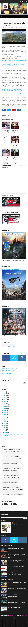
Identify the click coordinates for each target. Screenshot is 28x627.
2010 (4, 421)
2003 (4, 431)
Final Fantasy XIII (14, 475)
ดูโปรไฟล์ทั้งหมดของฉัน (17, 525)
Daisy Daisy (5, 456)
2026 (4, 392)
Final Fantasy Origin (15, 465)
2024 (4, 395)
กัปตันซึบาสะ (5, 449)
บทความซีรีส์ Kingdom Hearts (8, 370)
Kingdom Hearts (6, 484)
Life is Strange (14, 484)
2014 (4, 414)
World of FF (13, 494)
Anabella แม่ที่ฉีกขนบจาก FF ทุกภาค (16, 548)
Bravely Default (12, 451)
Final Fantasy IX (6, 465)
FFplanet (16, 523)
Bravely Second (20, 451)
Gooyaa (25, 615)
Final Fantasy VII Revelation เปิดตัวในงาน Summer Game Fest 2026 (17, 589)
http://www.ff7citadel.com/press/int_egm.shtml (13, 93)
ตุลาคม (6, 432)
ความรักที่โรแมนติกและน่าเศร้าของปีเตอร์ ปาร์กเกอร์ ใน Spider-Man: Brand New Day (17, 556)
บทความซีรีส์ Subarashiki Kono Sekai (10, 372)
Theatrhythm (5, 492)
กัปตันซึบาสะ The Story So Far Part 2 (16, 566)
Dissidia (10, 456)
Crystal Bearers (21, 454)
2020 (4, 403)
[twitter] (22, 1)
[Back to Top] (14, 618)
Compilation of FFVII (21, 27)
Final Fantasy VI (14, 470)
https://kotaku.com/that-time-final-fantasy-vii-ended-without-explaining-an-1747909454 (13, 89)
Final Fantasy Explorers (7, 461)
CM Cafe (4, 454)
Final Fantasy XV (16, 480)
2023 (4, 397)
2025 (4, 394)
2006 (4, 429)
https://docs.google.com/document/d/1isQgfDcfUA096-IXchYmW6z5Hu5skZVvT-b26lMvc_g (14, 65)
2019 (4, 405)
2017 (4, 408)
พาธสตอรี (18, 449)
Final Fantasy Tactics (7, 468)
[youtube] (26, 1)
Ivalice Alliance (14, 482)
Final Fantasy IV (14, 463)
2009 (4, 423)
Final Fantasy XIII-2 (6, 477)
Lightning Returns (6, 487)
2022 (4, 399)
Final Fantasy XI (14, 473)
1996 (4, 440)
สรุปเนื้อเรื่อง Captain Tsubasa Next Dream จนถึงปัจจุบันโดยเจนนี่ (16, 561)
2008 (4, 425)
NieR (12, 487)
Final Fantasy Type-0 (17, 468)
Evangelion (16, 456)
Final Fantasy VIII (6, 473)
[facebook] (20, 1)
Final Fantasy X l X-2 (7, 480)
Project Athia (18, 487)
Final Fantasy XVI (6, 482)
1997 (4, 438)
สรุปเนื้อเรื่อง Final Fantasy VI (15, 607)
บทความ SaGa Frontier (7, 373)
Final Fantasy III (6, 463)
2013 (4, 416)
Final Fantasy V (6, 470)
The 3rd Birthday (19, 489)
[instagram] (24, 1)
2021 (4, 401)
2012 (4, 418)
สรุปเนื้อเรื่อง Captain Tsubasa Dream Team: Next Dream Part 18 (17, 573)
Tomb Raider (12, 492)
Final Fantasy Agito (18, 458)
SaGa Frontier (5, 489)
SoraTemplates (12, 615)
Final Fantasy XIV (15, 477)
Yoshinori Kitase (20, 494)
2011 (4, 420)
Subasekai (12, 489)
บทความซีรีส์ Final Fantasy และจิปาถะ (10, 368)
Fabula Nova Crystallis (7, 458)
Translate (13, 346)
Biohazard (5, 451)
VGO (18, 492)
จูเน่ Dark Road (12, 449)
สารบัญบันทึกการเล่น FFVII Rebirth (11, 269)
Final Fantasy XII (6, 475)
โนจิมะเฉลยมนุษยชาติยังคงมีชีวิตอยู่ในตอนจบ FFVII (14, 434)
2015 (4, 412)
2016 (4, 410)
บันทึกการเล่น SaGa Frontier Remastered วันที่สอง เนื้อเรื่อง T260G (16, 601)
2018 (4, 406)
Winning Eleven (6, 494)
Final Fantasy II (17, 461)
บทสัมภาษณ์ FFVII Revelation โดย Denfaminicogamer (15, 595)
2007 (4, 427)
